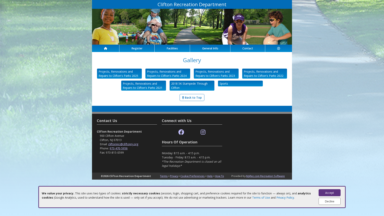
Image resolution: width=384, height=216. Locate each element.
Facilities (172, 48)
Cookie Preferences (192, 176)
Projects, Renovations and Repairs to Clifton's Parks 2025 (118, 74)
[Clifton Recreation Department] (192, 26)
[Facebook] (181, 132)
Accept (329, 193)
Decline (329, 201)
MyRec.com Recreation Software (265, 176)
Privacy (174, 176)
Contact (247, 48)
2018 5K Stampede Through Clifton (189, 86)
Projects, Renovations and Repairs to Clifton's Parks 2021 (142, 86)
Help (210, 176)
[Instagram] (203, 132)
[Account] (278, 48)
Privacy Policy (285, 197)
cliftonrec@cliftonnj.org (123, 144)
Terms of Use (261, 197)
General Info (210, 48)
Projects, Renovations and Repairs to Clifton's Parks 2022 (263, 74)
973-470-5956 (119, 148)
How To (219, 176)
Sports (224, 83)
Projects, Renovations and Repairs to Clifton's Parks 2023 (215, 74)
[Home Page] (105, 48)
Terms (164, 176)
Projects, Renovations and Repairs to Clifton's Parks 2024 (167, 74)
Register (136, 48)
